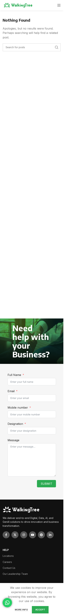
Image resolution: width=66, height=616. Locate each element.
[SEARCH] (57, 47)
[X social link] (14, 534)
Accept (40, 609)
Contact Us (9, 567)
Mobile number (18, 407)
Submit (46, 483)
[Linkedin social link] (50, 534)
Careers (7, 561)
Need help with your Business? (31, 341)
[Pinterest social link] (41, 534)
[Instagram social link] (23, 534)
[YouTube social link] (32, 534)
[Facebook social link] (6, 534)
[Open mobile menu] (58, 5)
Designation (15, 424)
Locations (8, 555)
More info (21, 609)
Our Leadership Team (15, 573)
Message (13, 440)
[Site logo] (18, 5)
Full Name (14, 375)
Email (11, 391)
